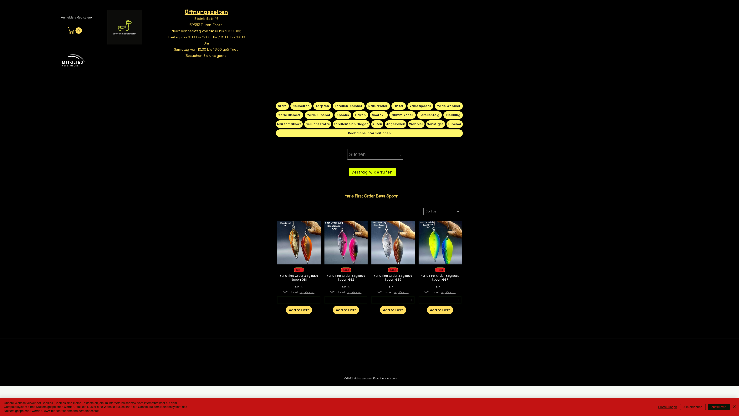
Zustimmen (718, 407)
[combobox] (375, 154)
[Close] (734, 407)
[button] (75, 30)
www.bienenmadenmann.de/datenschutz (71, 410)
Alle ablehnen (692, 407)
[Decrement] (280, 300)
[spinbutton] (299, 300)
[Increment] (317, 300)
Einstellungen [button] (667, 407)
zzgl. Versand (307, 292)
